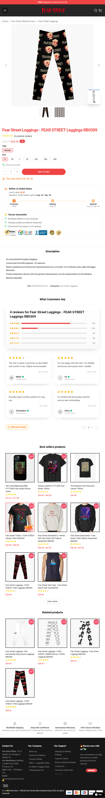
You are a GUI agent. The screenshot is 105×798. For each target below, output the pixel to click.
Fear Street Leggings (48, 21)
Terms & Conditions (37, 755)
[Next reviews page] (97, 427)
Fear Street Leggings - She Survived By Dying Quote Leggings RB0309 (19, 654)
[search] (95, 10)
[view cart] (100, 10)
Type (4, 146)
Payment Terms (61, 758)
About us (33, 751)
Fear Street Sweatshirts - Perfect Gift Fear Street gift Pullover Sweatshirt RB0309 (51, 538)
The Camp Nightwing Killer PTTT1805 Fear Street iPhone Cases (17, 488)
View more (52, 602)
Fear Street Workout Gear (23, 21)
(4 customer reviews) (23, 136)
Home (5, 21)
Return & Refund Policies (65, 762)
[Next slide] (98, 65)
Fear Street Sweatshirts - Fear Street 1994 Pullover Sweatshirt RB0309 (83, 538)
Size (4, 155)
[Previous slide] (6, 65)
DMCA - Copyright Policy (39, 763)
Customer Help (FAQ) (64, 770)
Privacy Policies (35, 759)
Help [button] (100, 795)
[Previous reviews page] (83, 427)
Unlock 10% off (5, 785)
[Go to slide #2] (59, 112)
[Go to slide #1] (45, 112)
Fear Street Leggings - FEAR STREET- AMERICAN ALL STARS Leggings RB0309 (51, 654)
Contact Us (59, 766)
